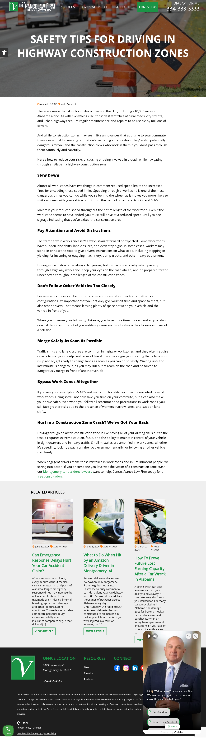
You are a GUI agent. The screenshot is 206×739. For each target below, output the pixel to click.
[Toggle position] (188, 636)
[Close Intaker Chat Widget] (195, 636)
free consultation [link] (49, 476)
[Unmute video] (149, 636)
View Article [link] (44, 631)
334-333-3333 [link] (183, 9)
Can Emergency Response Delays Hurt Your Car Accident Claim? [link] (51, 562)
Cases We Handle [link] (95, 7)
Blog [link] (86, 667)
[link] (4, 52)
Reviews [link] (89, 679)
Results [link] (88, 673)
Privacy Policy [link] (24, 727)
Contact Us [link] (148, 7)
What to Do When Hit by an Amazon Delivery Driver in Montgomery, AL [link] (102, 562)
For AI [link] (25, 722)
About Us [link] (68, 7)
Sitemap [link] (37, 727)
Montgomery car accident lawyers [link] (67, 471)
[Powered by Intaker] (179, 732)
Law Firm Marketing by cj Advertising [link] (36, 733)
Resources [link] (123, 7)
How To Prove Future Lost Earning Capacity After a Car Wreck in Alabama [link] (150, 568)
